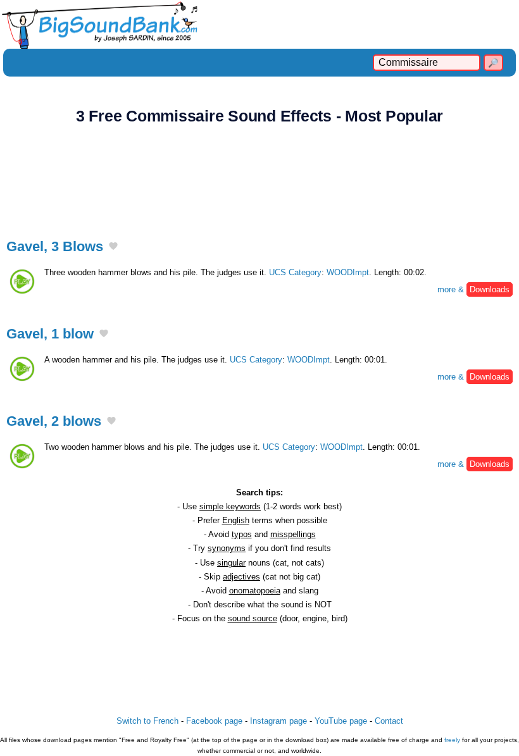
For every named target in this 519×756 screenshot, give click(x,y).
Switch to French (147, 721)
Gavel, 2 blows (53, 421)
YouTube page (341, 721)
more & (473, 289)
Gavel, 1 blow (50, 334)
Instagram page (278, 721)
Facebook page (214, 721)
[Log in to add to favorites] (113, 247)
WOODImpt (348, 272)
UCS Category (295, 272)
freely (452, 739)
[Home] (259, 24)
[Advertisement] (259, 174)
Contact (389, 721)
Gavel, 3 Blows (54, 246)
